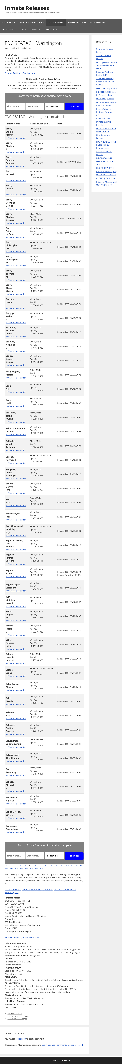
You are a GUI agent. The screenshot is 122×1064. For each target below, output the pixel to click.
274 (68, 865)
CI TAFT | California (105, 178)
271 (53, 865)
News (24, 29)
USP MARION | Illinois (106, 88)
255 (37, 868)
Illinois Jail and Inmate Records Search (103, 121)
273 (63, 865)
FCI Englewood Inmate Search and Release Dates (106, 65)
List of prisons (8, 29)
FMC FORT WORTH (105, 168)
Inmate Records (9, 22)
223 (19, 865)
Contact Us (49, 29)
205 (17, 868)
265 (41, 868)
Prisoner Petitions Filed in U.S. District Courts (86, 22)
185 (7, 868)
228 (44, 865)
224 (24, 865)
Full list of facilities (56, 22)
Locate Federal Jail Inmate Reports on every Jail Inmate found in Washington (40, 891)
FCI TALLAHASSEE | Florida (18, 1016)
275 (73, 865)
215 (22, 868)
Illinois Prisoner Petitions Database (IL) (105, 112)
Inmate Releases (27, 8)
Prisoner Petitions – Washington (20, 73)
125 (82, 865)
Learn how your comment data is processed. (62, 1044)
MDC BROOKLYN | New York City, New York (105, 161)
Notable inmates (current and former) (22, 937)
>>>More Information (16, 138)
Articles (34, 29)
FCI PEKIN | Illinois (105, 98)
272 (58, 865)
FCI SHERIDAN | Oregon (17, 1019)
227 (39, 865)
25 (77, 865)
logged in (21, 1038)
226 (34, 865)
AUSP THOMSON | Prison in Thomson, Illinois (105, 81)
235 (27, 868)
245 (32, 868)
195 (12, 868)
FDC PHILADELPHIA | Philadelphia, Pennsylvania (106, 144)
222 (14, 865)
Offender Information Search (32, 22)
